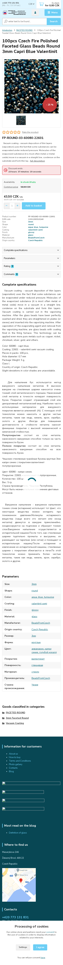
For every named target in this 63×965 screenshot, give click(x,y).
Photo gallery (15, 764)
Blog (11, 771)
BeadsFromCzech (36, 238)
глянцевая (37, 665)
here (43, 957)
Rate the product (30, 132)
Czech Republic (35, 240)
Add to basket (33, 205)
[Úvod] (14, 12)
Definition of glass (18, 832)
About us (13, 753)
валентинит (38, 658)
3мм (34, 635)
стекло (35, 671)
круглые (36, 642)
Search (54, 21)
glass (30, 235)
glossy (31, 232)
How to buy (14, 757)
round (31, 224)
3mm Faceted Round (17, 718)
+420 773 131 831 (10, 3)
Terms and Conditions (20, 760)
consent (50, 932)
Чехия (35, 684)
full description (37, 161)
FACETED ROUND (24, 30)
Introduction (7, 30)
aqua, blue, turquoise (38, 227)
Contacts (13, 767)
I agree (40, 947)
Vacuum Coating (15, 723)
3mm (30, 222)
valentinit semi (35, 230)
